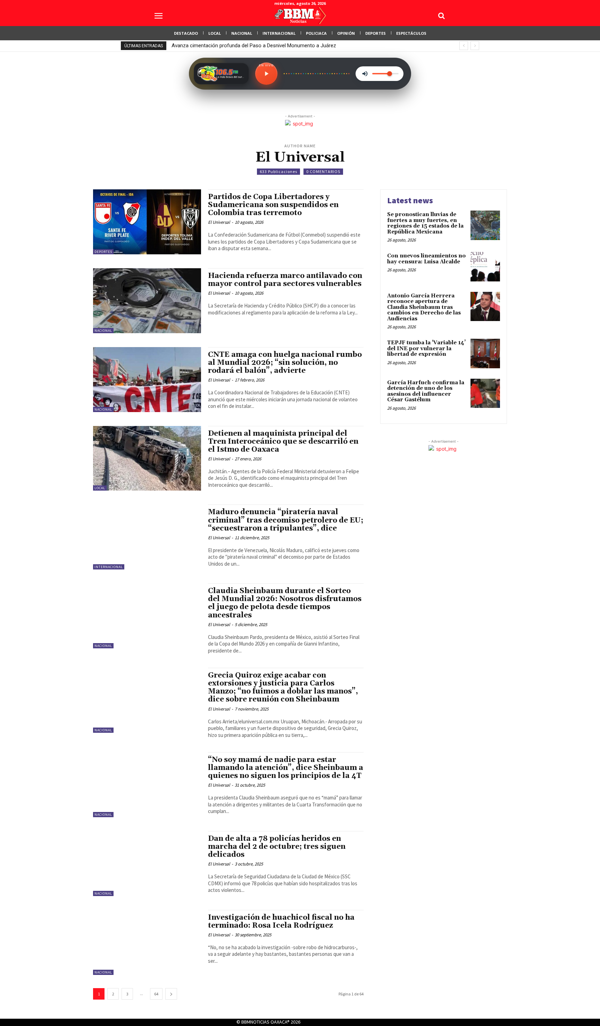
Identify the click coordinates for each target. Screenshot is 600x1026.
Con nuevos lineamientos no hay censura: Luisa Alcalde (426, 259)
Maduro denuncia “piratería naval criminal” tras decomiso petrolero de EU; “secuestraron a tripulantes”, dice (285, 520)
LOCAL (99, 488)
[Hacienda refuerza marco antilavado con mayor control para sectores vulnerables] (147, 300)
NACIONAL (103, 330)
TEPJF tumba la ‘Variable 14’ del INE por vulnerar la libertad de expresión (426, 348)
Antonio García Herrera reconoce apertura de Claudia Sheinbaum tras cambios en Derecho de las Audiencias (424, 307)
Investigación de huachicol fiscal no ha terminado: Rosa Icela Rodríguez (281, 921)
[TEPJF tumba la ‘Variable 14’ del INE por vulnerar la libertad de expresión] (485, 353)
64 (156, 993)
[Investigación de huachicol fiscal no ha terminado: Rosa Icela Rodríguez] (147, 942)
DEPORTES (103, 251)
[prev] (463, 45)
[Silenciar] (364, 73)
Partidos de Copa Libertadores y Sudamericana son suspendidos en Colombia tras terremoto (273, 204)
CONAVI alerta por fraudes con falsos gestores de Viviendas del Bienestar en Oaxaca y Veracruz (282, 45)
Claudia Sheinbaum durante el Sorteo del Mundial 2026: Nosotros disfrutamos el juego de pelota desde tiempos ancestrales (284, 602)
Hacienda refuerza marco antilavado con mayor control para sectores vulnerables (285, 279)
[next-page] (171, 994)
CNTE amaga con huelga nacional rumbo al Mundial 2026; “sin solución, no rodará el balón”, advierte (285, 362)
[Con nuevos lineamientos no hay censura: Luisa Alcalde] (485, 266)
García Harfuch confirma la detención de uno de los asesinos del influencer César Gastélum (425, 391)
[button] (441, 15)
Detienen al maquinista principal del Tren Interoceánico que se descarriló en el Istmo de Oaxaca (283, 441)
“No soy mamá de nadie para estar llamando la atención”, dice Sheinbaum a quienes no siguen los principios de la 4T (285, 767)
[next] (474, 45)
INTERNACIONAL (108, 567)
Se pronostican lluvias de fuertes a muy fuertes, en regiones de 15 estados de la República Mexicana (425, 223)
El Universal (219, 222)
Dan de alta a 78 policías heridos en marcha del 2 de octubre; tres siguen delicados (276, 846)
